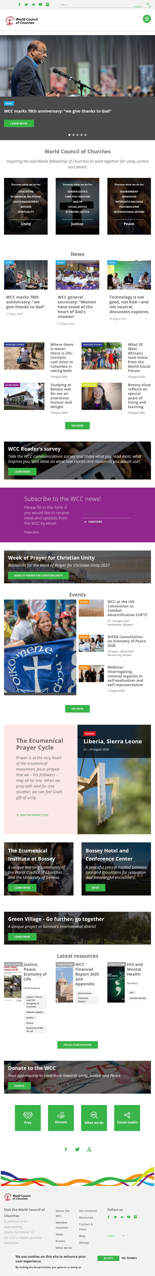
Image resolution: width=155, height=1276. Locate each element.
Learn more (19, 123)
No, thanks (129, 1258)
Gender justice (78, 191)
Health (77, 201)
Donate (19, 1086)
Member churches (62, 1225)
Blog (82, 1236)
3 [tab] (77, 135)
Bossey (84, 1243)
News (59, 1234)
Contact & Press (86, 1226)
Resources (86, 1217)
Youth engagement (26, 201)
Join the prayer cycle (34, 815)
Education (26, 191)
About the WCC (63, 1213)
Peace (29, 1022)
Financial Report (83, 1000)
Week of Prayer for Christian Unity (38, 575)
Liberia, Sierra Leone (113, 741)
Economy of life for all (34, 1029)
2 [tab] (73, 135)
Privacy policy (31, 531)
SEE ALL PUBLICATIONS (78, 1045)
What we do (64, 1248)
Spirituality (26, 212)
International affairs (129, 212)
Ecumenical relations (26, 196)
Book (95, 887)
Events (60, 1241)
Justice (30, 1017)
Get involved (88, 1211)
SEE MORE (77, 425)
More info (21, 1272)
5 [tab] (86, 135)
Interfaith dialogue (129, 201)
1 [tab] (69, 135)
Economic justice (77, 212)
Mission (26, 207)
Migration (129, 196)
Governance (85, 993)
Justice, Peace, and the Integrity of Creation (34, 1001)
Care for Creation (77, 196)
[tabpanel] (77, 85)
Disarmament (129, 191)
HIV (132, 992)
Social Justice (77, 207)
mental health (138, 998)
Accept (108, 1258)
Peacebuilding (129, 207)
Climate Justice (34, 1012)
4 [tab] (82, 135)
